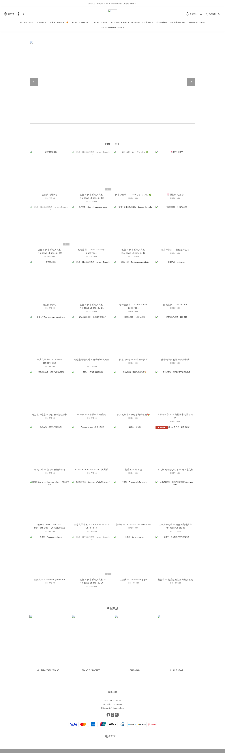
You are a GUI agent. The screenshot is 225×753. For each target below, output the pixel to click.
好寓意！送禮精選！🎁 (59, 22)
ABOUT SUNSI (26, 22)
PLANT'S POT (100, 22)
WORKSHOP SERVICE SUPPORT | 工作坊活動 (131, 22)
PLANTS (40, 22)
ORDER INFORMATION (111, 27)
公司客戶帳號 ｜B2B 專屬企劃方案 (171, 22)
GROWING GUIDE (197, 22)
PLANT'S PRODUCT (81, 22)
